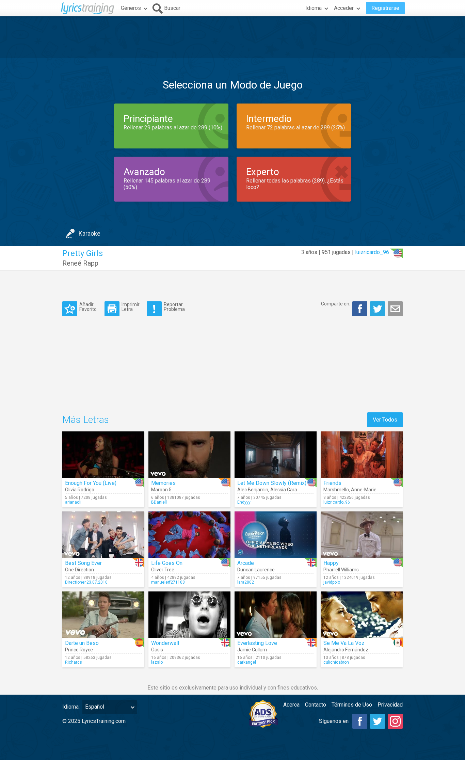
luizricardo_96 (372, 252)
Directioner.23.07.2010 (86, 582)
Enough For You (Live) (90, 483)
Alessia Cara (283, 489)
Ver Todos (385, 419)
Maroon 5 (161, 489)
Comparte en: (335, 303)
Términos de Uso (352, 704)
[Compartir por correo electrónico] (395, 308)
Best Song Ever (83, 563)
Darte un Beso (82, 643)
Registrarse (385, 8)
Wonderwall (165, 643)
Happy (331, 563)
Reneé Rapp (80, 263)
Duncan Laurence (256, 569)
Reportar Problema (174, 307)
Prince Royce (79, 649)
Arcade (245, 563)
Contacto (315, 704)
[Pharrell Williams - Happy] (362, 534)
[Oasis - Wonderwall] (189, 614)
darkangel (246, 662)
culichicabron (336, 662)
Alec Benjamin (252, 489)
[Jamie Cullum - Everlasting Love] (276, 614)
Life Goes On (166, 563)
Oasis (157, 649)
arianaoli (73, 502)
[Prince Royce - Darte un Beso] (103, 614)
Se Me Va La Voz (344, 643)
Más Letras (85, 419)
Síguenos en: (334, 721)
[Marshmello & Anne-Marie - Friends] (362, 454)
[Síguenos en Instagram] (395, 721)
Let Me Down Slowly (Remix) (271, 483)
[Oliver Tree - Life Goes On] (189, 534)
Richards (73, 662)
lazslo (157, 662)
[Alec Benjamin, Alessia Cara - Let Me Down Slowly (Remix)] (276, 454)
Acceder (344, 8)
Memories (163, 483)
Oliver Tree (162, 569)
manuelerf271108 (168, 582)
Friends (332, 483)
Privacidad (390, 704)
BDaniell (159, 502)
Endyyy (244, 502)
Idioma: (71, 706)
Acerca (291, 704)
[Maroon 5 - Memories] (189, 454)
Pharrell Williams (341, 569)
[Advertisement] (232, 37)
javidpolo (331, 582)
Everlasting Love (257, 643)
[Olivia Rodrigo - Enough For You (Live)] (103, 454)
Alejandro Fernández (345, 649)
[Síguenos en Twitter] (377, 721)
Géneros (131, 8)
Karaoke (89, 233)
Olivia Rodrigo (79, 489)
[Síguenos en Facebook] (359, 721)
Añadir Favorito (88, 307)
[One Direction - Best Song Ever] (103, 534)
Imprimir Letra (131, 307)
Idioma (313, 8)
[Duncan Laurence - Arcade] (276, 534)
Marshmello (336, 489)
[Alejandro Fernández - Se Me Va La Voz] (362, 614)
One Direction (79, 569)
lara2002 (245, 582)
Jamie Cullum (252, 649)
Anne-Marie (363, 489)
